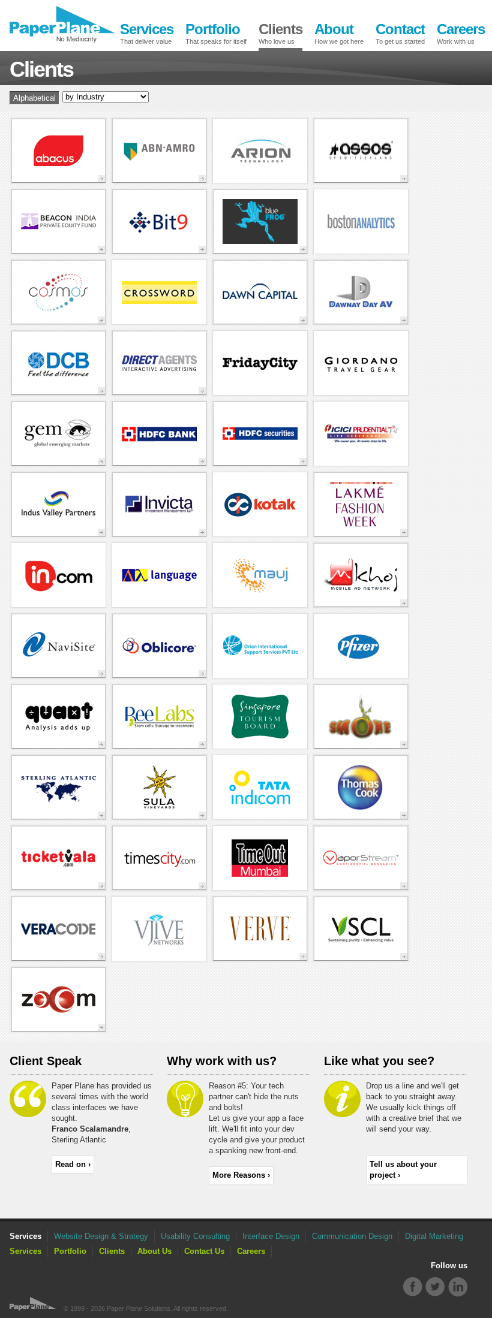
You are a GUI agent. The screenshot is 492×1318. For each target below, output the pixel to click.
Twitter (435, 1287)
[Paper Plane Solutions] (62, 24)
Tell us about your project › (403, 1170)
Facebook (413, 1287)
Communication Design (352, 1236)
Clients (112, 1251)
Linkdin (457, 1287)
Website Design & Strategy (101, 1236)
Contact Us (204, 1251)
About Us (154, 1251)
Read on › (73, 1164)
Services (25, 1251)
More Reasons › (241, 1175)
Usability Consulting (195, 1236)
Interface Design (270, 1236)
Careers (251, 1251)
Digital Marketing (434, 1236)
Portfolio (70, 1251)
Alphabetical (34, 98)
